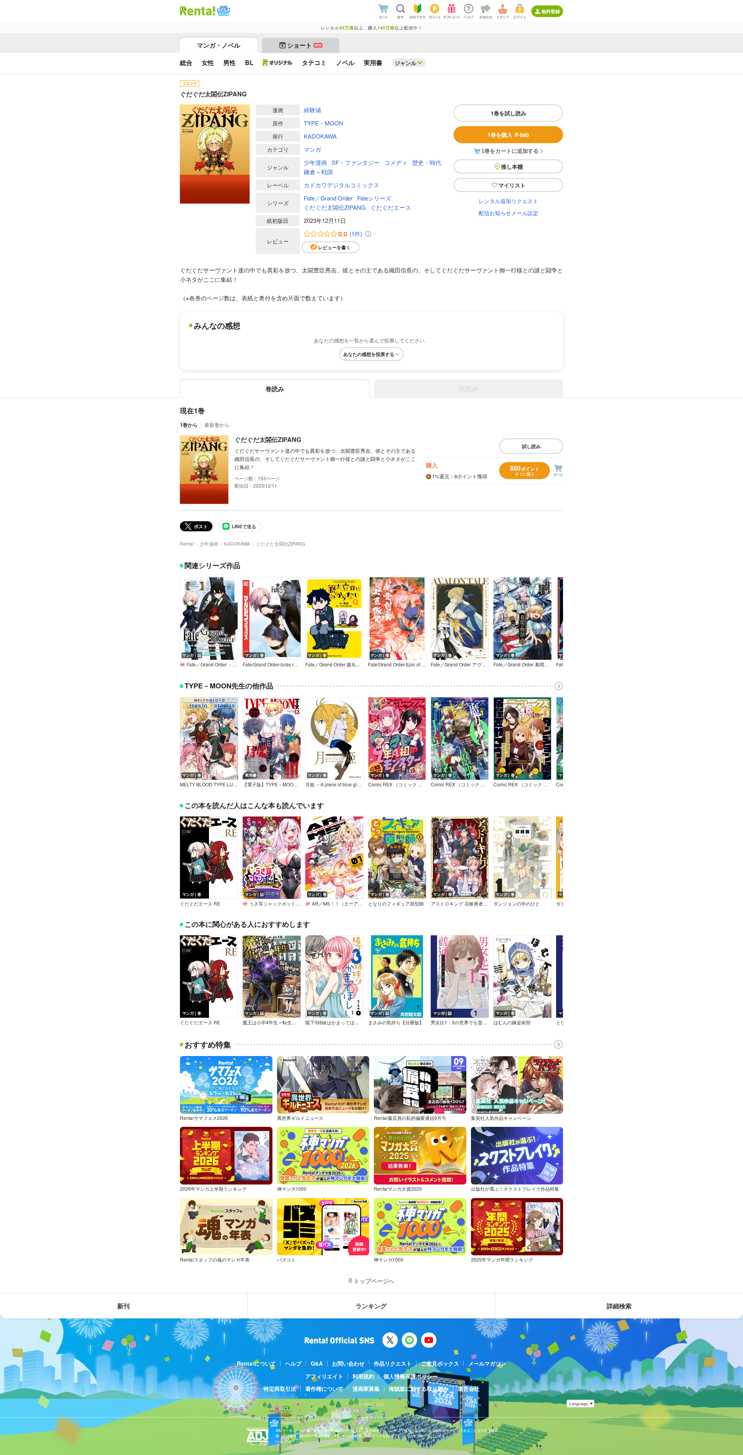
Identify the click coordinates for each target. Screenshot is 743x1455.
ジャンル (405, 63)
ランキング (371, 1305)
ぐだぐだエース (390, 207)
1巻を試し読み (508, 113)
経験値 (312, 110)
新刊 (123, 1305)
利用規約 (363, 1376)
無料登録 (550, 11)
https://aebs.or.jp (289, 1441)
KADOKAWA (320, 136)
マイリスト (512, 185)
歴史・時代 (426, 162)
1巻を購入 (508, 135)
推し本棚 (512, 166)
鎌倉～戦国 (318, 172)
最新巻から (216, 424)
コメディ (395, 162)
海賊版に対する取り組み (419, 1388)
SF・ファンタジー (356, 162)
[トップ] (197, 10)
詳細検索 (619, 1305)
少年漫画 (315, 162)
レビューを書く (334, 247)
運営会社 (468, 1388)
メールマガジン (487, 1363)
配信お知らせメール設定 (508, 213)
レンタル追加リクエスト (508, 201)
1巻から (189, 424)
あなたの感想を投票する (368, 354)
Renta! (187, 543)
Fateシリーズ (374, 198)
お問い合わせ (348, 1363)
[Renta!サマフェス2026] (222, 11)
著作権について (324, 1388)
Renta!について (256, 1363)
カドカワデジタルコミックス (341, 185)
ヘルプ (293, 1363)
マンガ (312, 149)
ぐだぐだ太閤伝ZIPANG (335, 207)
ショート (304, 45)
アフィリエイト (324, 1376)
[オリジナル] (278, 62)
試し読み (531, 446)
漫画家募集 (366, 1388)
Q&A (317, 1363)
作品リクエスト (393, 1363)
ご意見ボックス (440, 1363)
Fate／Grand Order (328, 198)
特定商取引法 (280, 1388)
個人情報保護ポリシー (410, 1376)
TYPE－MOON (323, 123)
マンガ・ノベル (218, 45)
